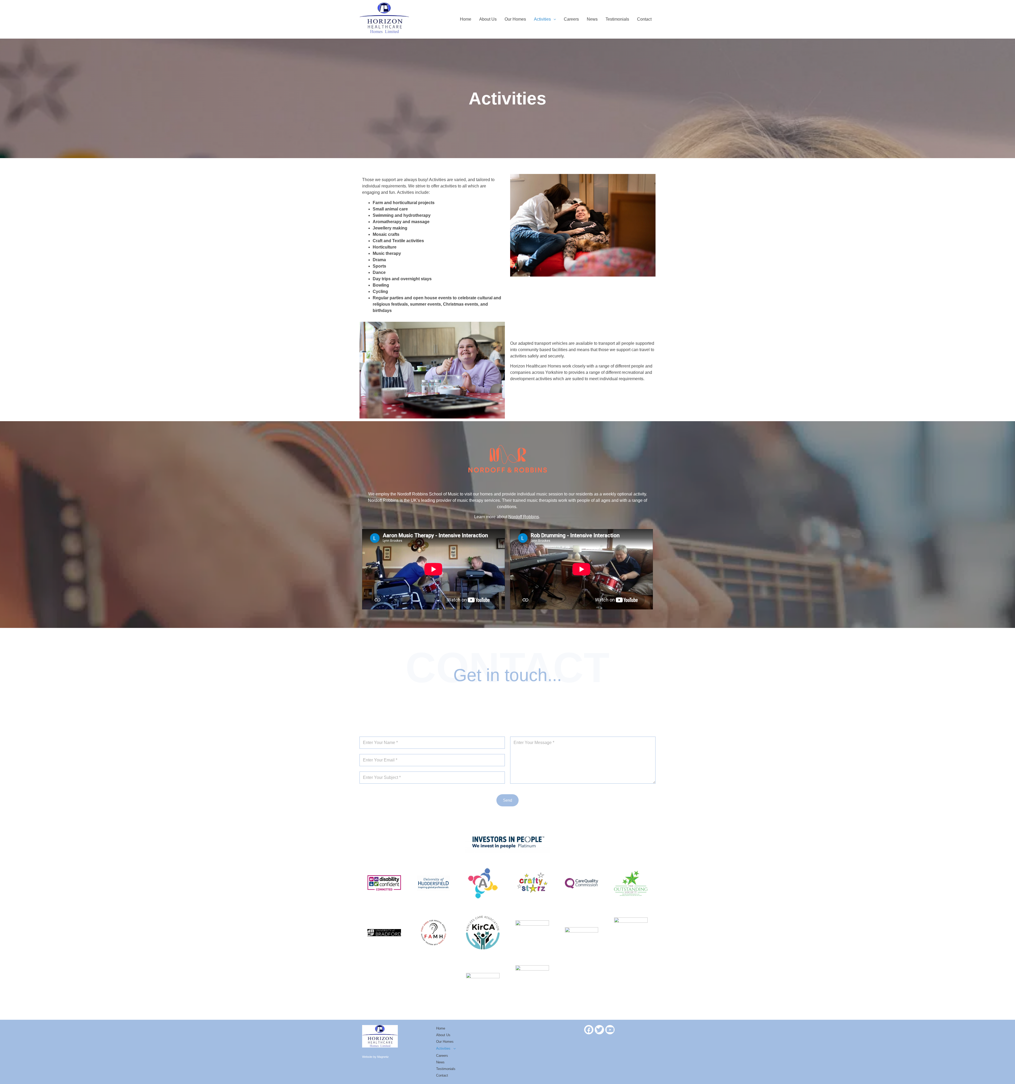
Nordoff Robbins (523, 517)
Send (507, 800)
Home (465, 19)
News (592, 19)
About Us (488, 19)
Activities (542, 19)
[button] (545, 19)
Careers (571, 19)
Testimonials (617, 19)
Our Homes (515, 19)
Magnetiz (383, 1056)
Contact (644, 19)
